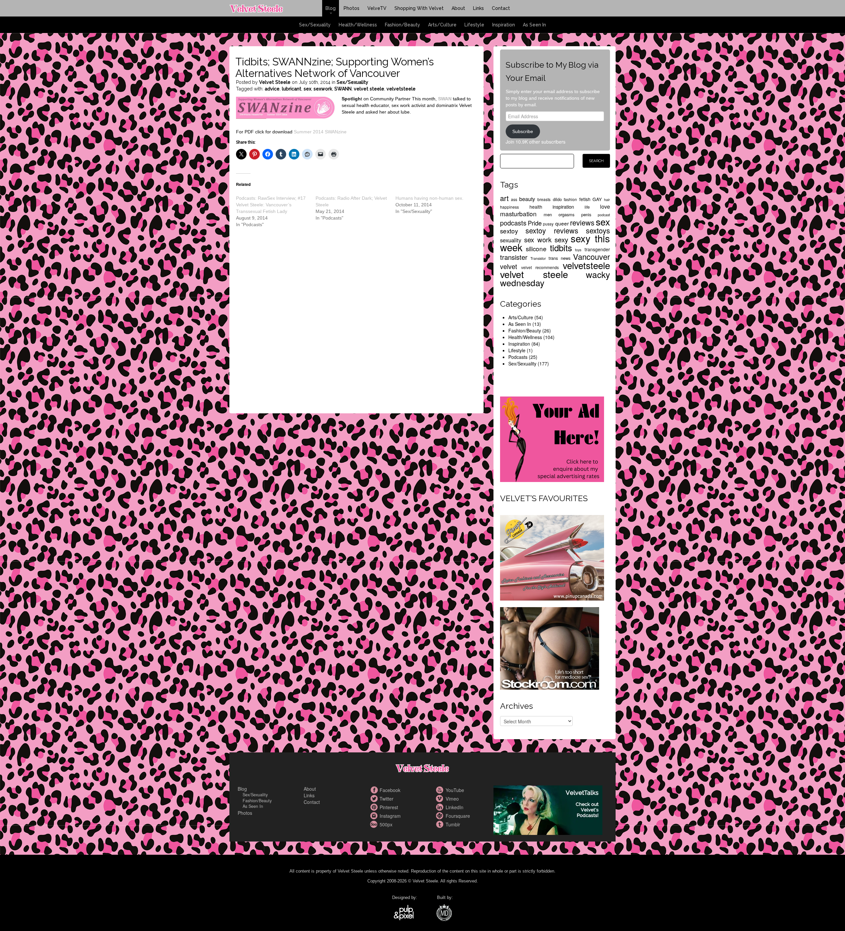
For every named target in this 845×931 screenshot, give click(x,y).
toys (578, 249)
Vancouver (591, 256)
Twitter (375, 798)
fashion (570, 199)
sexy (561, 239)
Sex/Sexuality (315, 24)
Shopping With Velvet (419, 8)
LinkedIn (441, 807)
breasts (544, 199)
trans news (559, 258)
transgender (597, 249)
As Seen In (534, 24)
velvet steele (369, 88)
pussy (548, 223)
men (548, 214)
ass (514, 199)
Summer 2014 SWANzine (320, 131)
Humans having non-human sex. (429, 198)
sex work (538, 239)
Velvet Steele (274, 82)
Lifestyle (474, 24)
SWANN (343, 88)
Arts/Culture (442, 24)
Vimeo (441, 798)
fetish (585, 199)
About (458, 8)
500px (375, 824)
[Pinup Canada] (552, 557)
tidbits (561, 247)
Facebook (375, 790)
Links (478, 8)
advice (272, 88)
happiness (509, 207)
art (504, 198)
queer (562, 223)
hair (607, 199)
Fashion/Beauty (402, 24)
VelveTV (377, 8)
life (587, 207)
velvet (508, 266)
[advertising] (552, 438)
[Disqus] (357, 326)
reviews (582, 222)
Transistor (538, 258)
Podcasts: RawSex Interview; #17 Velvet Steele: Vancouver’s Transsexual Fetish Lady (271, 204)
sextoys (598, 230)
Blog (330, 8)
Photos (351, 8)
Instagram (375, 815)
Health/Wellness (358, 24)
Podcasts (517, 357)
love (605, 206)
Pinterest (375, 807)
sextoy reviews (552, 230)
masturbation (518, 213)
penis (586, 214)
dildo (557, 199)
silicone (536, 248)
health (535, 206)
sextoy (509, 230)
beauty (527, 199)
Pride (535, 223)
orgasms (566, 214)
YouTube (441, 790)
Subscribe (522, 131)
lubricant (291, 88)
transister (513, 257)
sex (307, 88)
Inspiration (503, 24)
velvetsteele (401, 88)
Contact (501, 8)
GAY (597, 199)
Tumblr (441, 824)
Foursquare (441, 815)
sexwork (323, 88)
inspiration (563, 206)
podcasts (513, 222)
